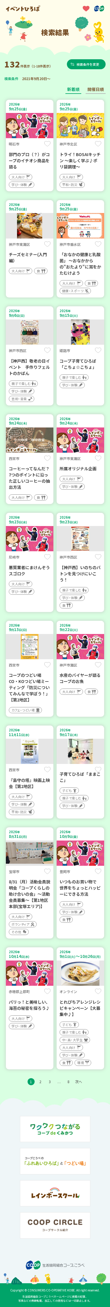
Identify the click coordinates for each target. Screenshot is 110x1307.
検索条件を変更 (88, 64)
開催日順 (95, 89)
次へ (78, 1081)
